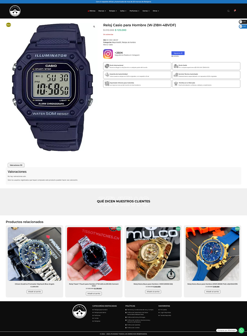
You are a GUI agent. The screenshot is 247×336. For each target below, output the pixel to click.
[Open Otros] (158, 11)
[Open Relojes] (116, 11)
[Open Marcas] (105, 11)
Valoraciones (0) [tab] (16, 165)
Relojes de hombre (129, 42)
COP (242, 26)
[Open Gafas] (126, 11)
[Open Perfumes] (139, 11)
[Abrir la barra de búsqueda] (228, 11)
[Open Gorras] (149, 11)
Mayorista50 (116, 42)
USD (242, 21)
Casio (111, 45)
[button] (94, 26)
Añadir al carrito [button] (34, 292)
